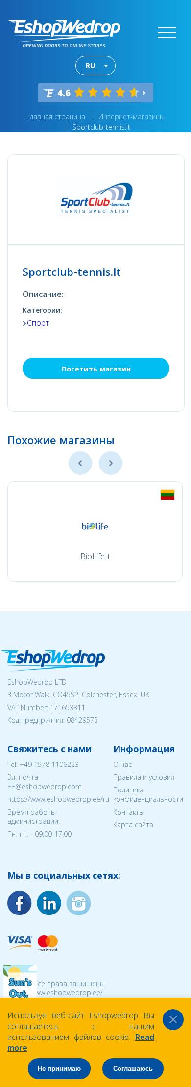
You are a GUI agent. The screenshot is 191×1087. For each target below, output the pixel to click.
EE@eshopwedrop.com (44, 786)
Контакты (128, 811)
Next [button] (110, 463)
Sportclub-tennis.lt (101, 127)
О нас (122, 764)
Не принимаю (59, 1068)
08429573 (82, 720)
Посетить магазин (96, 368)
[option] (95, 531)
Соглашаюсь (133, 1068)
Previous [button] (80, 463)
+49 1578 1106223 (49, 764)
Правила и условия (143, 777)
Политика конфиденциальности (148, 794)
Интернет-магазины (131, 116)
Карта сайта (133, 824)
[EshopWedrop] (63, 33)
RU (90, 65)
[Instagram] (49, 903)
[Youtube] (78, 903)
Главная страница (55, 116)
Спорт (38, 323)
